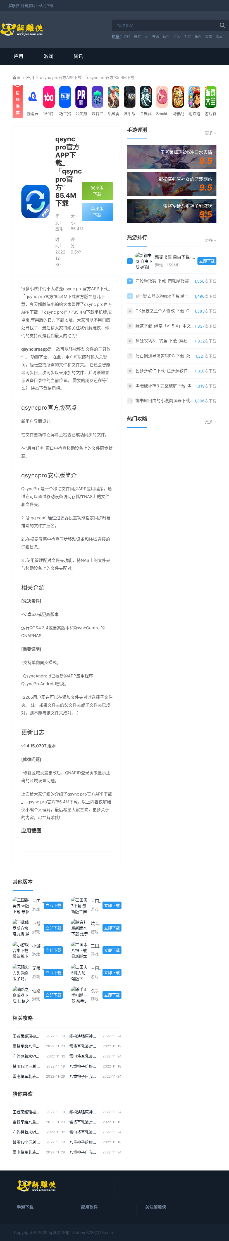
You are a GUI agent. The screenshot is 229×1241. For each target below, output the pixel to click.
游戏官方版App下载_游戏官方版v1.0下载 (214, 113)
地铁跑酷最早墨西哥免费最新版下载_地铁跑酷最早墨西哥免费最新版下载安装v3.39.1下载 (198, 113)
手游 (187, 37)
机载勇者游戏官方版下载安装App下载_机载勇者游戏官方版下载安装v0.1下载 (117, 113)
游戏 (126, 37)
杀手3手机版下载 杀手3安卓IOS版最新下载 (96, 990)
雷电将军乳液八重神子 (26, 1076)
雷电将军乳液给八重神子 (83, 1056)
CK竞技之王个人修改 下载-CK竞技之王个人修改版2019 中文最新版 (164, 310)
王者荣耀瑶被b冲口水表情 (27, 1036)
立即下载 (53, 905)
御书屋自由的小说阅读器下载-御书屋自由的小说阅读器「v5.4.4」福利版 (164, 400)
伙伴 (166, 37)
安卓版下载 (97, 191)
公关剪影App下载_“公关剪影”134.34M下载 (84, 113)
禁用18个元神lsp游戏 (27, 1066)
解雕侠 (54, 1232)
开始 (155, 37)
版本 (219, 37)
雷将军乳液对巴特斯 (83, 1046)
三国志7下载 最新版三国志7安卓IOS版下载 (96, 901)
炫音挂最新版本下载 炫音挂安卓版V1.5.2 (96, 923)
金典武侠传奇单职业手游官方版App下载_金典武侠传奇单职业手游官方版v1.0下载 (149, 113)
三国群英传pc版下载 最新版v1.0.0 (38, 901)
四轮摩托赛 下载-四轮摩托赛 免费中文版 (164, 280)
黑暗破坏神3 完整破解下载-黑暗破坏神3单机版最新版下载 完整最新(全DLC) (165, 385)
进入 (176, 37)
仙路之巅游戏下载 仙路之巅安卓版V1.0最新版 (38, 990)
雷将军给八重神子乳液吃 (26, 1046)
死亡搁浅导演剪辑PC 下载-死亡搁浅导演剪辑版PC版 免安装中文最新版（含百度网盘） (165, 355)
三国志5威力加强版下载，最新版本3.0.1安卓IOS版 (96, 968)
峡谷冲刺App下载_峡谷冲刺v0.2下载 (101, 113)
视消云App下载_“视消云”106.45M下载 (36, 113)
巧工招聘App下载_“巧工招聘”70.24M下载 (68, 113)
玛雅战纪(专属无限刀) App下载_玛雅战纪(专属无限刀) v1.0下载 (181, 113)
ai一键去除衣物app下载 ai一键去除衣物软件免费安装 (164, 296)
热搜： (117, 36)
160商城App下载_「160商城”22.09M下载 (52, 113)
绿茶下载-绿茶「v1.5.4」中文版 (165, 326)
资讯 (78, 56)
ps (146, 37)
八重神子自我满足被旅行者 (83, 1076)
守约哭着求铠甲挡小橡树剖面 (27, 1056)
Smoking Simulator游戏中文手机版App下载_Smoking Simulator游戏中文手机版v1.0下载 (165, 113)
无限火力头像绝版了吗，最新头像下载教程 (38, 968)
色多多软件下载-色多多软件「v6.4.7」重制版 (165, 370)
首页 (16, 77)
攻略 (208, 37)
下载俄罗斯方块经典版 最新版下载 (38, 923)
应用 (18, 56)
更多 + (210, 132)
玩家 (137, 37)
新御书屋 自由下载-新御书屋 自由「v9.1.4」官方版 (176, 257)
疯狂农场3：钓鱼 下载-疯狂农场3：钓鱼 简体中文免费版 (165, 340)
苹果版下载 (97, 212)
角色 (198, 37)
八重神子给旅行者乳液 (83, 1066)
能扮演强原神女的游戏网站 (83, 1036)
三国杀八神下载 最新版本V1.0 (96, 946)
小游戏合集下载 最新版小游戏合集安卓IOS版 (38, 946)
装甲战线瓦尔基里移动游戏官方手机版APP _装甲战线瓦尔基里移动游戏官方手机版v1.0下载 (133, 113)
